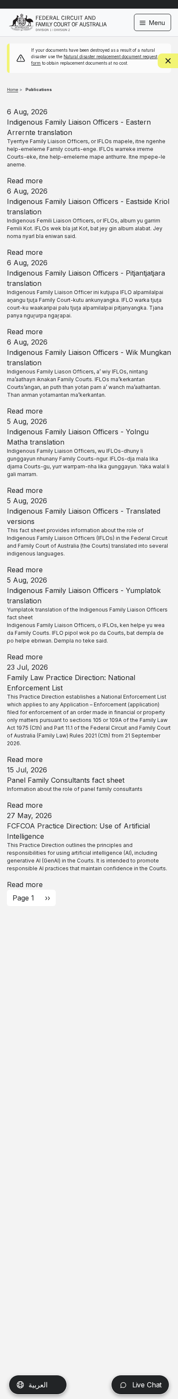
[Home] (58, 16)
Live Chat (146, 1384)
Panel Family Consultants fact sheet (65, 780)
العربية (38, 1384)
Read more (25, 180)
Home (12, 89)
